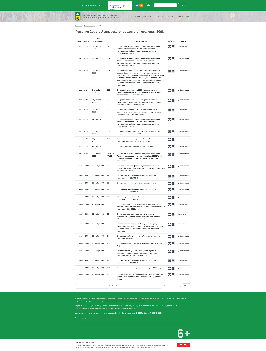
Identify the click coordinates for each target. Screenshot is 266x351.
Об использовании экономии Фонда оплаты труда (136, 146)
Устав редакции (81, 318)
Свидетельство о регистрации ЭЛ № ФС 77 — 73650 (148, 298)
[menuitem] (188, 16)
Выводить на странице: (173, 286)
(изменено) (182, 214)
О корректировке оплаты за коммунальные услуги (136, 183)
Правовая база (89, 26)
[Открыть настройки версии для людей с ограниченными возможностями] (148, 5)
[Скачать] (173, 46)
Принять (183, 345)
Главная (78, 26)
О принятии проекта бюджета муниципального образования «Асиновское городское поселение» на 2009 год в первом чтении (140, 276)
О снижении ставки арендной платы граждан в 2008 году (139, 268)
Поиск (182, 5)
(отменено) (182, 139)
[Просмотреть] (169, 46)
